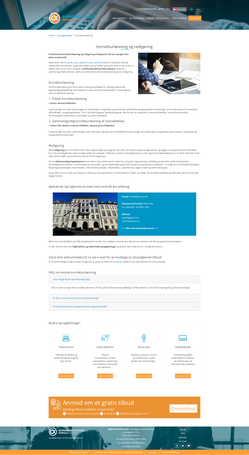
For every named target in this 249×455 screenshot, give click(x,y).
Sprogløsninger (136, 18)
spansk (97, 62)
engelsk (82, 62)
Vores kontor (162, 18)
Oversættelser (119, 18)
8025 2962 (148, 203)
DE (191, 9)
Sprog (183, 429)
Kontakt (183, 441)
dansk (70, 62)
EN (198, 9)
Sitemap (152, 452)
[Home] (72, 18)
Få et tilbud (194, 18)
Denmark (181, 9)
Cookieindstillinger (171, 452)
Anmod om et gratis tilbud (98, 402)
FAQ (183, 433)
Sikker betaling (179, 18)
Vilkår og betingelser (79, 452)
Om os (150, 18)
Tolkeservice (66, 347)
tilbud (118, 261)
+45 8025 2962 (142, 207)
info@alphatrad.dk (138, 196)
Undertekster (183, 347)
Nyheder (183, 437)
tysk (76, 62)
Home (52, 35)
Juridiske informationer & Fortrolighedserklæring (118, 452)
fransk (90, 62)
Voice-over (144, 347)
